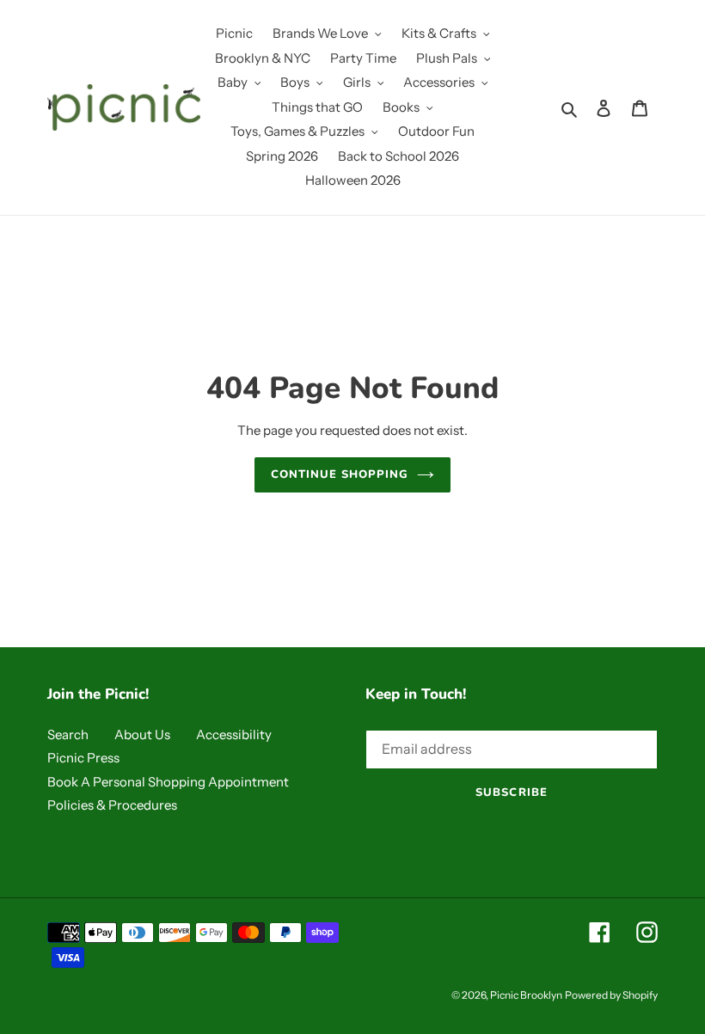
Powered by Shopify (611, 994)
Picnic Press (83, 757)
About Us (142, 734)
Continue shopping (340, 474)
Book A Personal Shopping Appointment (168, 782)
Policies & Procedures (112, 805)
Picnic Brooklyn (526, 994)
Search (68, 734)
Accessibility (234, 734)
